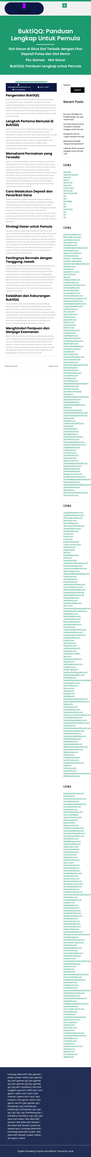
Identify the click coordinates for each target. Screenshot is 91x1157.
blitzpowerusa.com (71, 621)
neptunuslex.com (71, 250)
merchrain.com (70, 1041)
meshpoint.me (69, 576)
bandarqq (13, 1106)
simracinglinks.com (71, 287)
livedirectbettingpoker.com (75, 672)
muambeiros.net (70, 375)
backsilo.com (69, 693)
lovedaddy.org (69, 677)
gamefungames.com (72, 881)
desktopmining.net (71, 468)
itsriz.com (67, 557)
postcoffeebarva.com (73, 587)
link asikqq (67, 201)
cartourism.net (69, 458)
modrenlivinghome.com (73, 1033)
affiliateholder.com (71, 776)
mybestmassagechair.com (75, 415)
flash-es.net (68, 688)
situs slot (67, 185)
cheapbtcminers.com (72, 891)
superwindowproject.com (74, 444)
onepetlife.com (70, 1001)
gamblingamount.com (73, 749)
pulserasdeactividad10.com (75, 463)
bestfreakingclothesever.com (76, 701)
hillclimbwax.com (70, 752)
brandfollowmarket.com (74, 730)
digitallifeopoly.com (72, 841)
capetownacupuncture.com (75, 563)
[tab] (64, 5)
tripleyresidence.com (72, 947)
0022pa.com (68, 322)
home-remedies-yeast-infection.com (72, 816)
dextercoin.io (69, 490)
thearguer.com (70, 651)
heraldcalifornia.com (72, 913)
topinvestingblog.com (73, 306)
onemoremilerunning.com (74, 629)
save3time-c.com (71, 271)
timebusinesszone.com (73, 762)
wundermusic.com (71, 878)
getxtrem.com (69, 643)
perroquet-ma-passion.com (70, 1028)
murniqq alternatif (30, 1128)
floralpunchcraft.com (72, 659)
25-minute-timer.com (73, 884)
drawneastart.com (71, 921)
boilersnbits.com (70, 613)
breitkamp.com (70, 945)
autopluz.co (68, 269)
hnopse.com (68, 754)
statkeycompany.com (73, 301)
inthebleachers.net (71, 471)
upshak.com (68, 691)
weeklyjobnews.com (72, 733)
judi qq (66, 180)
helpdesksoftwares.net (73, 793)
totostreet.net (69, 854)
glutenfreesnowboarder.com (76, 974)
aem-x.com (68, 862)
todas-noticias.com (72, 544)
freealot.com (69, 902)
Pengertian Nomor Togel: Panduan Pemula (73, 135)
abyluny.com (69, 1051)
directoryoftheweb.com (73, 526)
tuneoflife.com (69, 770)
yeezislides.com (70, 809)
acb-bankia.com (70, 685)
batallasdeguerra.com (73, 341)
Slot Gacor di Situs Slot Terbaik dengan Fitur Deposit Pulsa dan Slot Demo (45, 51)
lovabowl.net (69, 796)
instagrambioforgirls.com (74, 635)
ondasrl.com (68, 969)
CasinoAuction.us (71, 431)
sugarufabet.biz (70, 1011)
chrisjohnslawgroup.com (74, 939)
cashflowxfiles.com (71, 637)
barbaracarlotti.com (72, 466)
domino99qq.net (70, 523)
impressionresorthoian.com (75, 699)
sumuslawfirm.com (71, 709)
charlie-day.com (70, 669)
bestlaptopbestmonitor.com (76, 396)
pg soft (16, 1087)
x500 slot (32, 1090)
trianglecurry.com (71, 985)
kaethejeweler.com (71, 995)
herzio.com (68, 536)
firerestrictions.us (71, 370)
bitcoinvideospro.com (73, 565)
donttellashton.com (72, 528)
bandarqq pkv (33, 1112)
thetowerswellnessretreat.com (77, 990)
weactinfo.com (70, 645)
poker (11, 1077)
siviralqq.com (69, 696)
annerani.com (69, 317)
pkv (64, 196)
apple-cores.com (71, 460)
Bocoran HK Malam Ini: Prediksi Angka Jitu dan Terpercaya (73, 117)
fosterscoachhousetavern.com (77, 608)
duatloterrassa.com (72, 955)
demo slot (68, 182)
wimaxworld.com (70, 362)
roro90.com (68, 534)
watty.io (67, 552)
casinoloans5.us (70, 428)
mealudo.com (69, 667)
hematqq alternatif (18, 1131)
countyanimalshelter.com (74, 736)
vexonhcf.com (69, 274)
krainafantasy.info (71, 541)
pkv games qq (19, 1080)
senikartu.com (69, 547)
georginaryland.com (72, 399)
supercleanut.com (71, 907)
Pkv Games (35, 60)
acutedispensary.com (73, 717)
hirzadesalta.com (71, 838)
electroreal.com (70, 820)
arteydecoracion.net (72, 391)
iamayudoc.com (70, 897)
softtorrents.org (70, 950)
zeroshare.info (69, 325)
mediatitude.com (71, 282)
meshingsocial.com (71, 648)
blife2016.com (69, 971)
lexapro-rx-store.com (72, 474)
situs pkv (67, 172)
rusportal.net (69, 550)
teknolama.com (70, 600)
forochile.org (68, 351)
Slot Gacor (56, 60)
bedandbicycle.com (72, 910)
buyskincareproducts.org (74, 476)
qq (64, 204)
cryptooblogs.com (71, 865)
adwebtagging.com (72, 738)
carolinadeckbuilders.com (74, 303)
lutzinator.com (69, 966)
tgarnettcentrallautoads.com (76, 263)
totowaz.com (69, 725)
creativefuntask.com (72, 886)
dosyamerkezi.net (71, 290)
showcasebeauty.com (73, 295)
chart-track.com (70, 354)
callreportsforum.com (73, 1046)
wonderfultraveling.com (73, 357)
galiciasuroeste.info (72, 338)
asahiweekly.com (70, 905)
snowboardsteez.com (73, 632)
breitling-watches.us (72, 261)
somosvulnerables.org (73, 953)
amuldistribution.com (72, 873)
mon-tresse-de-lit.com (73, 1009)
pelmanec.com (70, 520)
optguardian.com (71, 852)
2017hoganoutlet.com (73, 518)
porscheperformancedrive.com (77, 961)
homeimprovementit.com (74, 798)
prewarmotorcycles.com (74, 285)
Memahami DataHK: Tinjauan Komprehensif (73, 142)
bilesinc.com (68, 327)
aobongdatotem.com (73, 812)
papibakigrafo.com (71, 447)
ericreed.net (68, 418)
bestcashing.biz (70, 367)
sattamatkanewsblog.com (75, 720)
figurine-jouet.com (71, 1019)
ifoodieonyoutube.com (73, 828)
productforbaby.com (72, 603)
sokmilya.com (69, 1049)
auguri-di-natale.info (72, 253)
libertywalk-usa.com (72, 237)
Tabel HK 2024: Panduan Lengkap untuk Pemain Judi (73, 151)
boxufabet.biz (69, 1014)
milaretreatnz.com (71, 330)
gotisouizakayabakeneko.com (76, 573)
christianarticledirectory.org (75, 492)
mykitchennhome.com (73, 436)
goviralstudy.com (71, 455)
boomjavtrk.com (70, 1054)
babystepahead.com (72, 744)
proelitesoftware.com (73, 931)
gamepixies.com (70, 918)
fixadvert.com (69, 266)
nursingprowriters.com (73, 712)
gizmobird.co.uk (70, 242)
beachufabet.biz (70, 1006)
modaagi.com (69, 333)
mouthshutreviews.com (73, 836)
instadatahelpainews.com (74, 1035)
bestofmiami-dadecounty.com (71, 823)
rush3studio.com (70, 531)
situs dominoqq (70, 193)
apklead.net (68, 1057)
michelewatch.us (70, 255)
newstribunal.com (71, 801)
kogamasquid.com (71, 482)
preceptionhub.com (72, 806)
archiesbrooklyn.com (72, 373)
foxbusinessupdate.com (74, 675)
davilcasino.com (70, 857)
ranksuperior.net (70, 741)
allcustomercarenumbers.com (76, 934)
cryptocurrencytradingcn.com (76, 722)
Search (66, 85)
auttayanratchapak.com (74, 584)
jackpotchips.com (71, 929)
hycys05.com (69, 627)
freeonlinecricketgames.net (75, 365)
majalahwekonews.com (73, 515)
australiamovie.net (71, 239)
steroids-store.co (71, 389)
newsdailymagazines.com (74, 804)
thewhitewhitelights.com (74, 404)
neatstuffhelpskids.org (73, 346)
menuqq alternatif (17, 1074)
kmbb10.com (68, 640)
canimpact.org (69, 452)
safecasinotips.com (72, 926)
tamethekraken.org (71, 963)
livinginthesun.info (71, 555)
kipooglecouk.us (70, 434)
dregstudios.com (70, 343)
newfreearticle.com (72, 619)
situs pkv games (70, 174)
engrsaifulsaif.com (71, 889)
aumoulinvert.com (71, 439)
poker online (68, 188)
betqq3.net (68, 426)
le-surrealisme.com (71, 293)
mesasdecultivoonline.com (75, 611)
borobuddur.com (70, 876)
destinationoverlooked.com (75, 746)
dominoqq (68, 190)
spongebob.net (70, 579)
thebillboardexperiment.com (76, 1003)
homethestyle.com (71, 870)
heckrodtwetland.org (72, 410)
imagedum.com (70, 987)
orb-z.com (68, 605)
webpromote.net (71, 386)
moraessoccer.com (72, 349)
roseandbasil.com (71, 402)
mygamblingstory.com (73, 512)
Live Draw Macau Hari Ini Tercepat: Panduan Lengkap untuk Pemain (73, 127)
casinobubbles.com (72, 844)
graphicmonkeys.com (72, 916)
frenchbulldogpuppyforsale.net (77, 479)
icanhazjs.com (69, 450)
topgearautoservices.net (74, 1017)
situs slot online (16, 1118)
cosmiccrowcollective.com (75, 568)
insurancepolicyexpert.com (75, 298)
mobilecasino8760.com (73, 423)
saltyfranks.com (70, 314)
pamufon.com (69, 958)
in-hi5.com (68, 539)
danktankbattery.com (73, 664)
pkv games (34, 1074)
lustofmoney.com (71, 760)
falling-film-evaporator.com (70, 705)
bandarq (26, 1087)
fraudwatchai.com (71, 860)
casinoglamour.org (71, 487)
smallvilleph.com (70, 335)
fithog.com (68, 394)
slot (65, 198)
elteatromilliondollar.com (74, 589)
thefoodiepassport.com (74, 442)
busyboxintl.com (70, 581)
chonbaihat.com (70, 380)
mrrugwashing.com (71, 683)
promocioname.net (72, 359)
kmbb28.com (69, 1043)
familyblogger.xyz (71, 937)
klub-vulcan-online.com (73, 942)
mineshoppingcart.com (73, 830)
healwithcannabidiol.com (74, 979)
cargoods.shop (70, 560)
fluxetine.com (69, 420)
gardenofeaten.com (72, 624)
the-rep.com (69, 311)
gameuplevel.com (71, 868)
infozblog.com (69, 378)
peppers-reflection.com (69, 766)
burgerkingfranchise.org (73, 592)
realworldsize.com (71, 597)
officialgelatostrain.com (74, 993)
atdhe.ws (67, 407)
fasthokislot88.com (71, 923)
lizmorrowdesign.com (72, 977)
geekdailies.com (70, 1038)
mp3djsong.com (70, 245)
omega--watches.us (72, 258)
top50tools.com (70, 309)
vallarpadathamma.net (73, 595)
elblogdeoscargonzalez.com (76, 383)
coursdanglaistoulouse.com (75, 247)
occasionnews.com (71, 757)
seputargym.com (71, 846)
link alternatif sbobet (28, 1122)
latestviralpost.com (72, 616)
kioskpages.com (70, 982)
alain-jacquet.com (71, 571)
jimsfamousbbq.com (72, 234)
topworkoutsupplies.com (74, 833)
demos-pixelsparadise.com (71, 278)
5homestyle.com (70, 495)
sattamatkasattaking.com (75, 998)
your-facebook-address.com (70, 1023)
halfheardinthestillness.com (75, 412)
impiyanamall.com (71, 849)
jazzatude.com (70, 319)
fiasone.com (68, 661)
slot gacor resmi (26, 1099)
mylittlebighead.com (72, 900)
